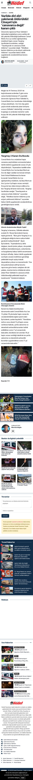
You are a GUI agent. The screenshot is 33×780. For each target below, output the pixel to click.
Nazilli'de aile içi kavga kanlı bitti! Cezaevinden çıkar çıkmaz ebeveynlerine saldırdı (8, 486)
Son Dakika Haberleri (9, 751)
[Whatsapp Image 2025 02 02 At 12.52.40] (16, 361)
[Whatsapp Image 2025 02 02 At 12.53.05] (16, 136)
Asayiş (3, 8)
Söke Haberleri (7, 762)
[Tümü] (31, 642)
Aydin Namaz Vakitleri (10, 743)
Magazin (26, 8)
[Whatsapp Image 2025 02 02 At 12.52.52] (16, 291)
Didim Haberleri (7, 760)
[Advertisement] (16, 619)
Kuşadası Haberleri (19, 760)
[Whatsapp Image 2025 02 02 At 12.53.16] (16, 216)
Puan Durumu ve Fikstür (10, 747)
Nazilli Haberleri (18, 758)
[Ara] (30, 3)
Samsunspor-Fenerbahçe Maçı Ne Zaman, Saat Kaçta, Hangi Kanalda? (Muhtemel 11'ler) (22, 660)
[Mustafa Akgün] (5, 428)
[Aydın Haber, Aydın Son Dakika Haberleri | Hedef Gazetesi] (15, 2)
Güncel (18, 8)
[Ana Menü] (2, 3)
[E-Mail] (12, 431)
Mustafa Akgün (16, 427)
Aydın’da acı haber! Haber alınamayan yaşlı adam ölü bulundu (22, 677)
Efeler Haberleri (19, 664)
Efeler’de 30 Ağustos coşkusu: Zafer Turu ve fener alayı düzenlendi (21, 669)
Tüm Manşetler (8, 749)
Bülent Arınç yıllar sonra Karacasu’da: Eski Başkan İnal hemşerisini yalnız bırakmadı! (22, 695)
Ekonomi (11, 8)
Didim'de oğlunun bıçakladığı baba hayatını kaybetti (22, 469)
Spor (16, 656)
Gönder (5, 516)
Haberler (4, 12)
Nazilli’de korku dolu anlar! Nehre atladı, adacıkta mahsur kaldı (24, 452)
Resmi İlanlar (17, 762)
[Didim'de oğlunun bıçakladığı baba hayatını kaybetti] (24, 462)
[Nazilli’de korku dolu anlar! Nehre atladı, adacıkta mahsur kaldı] (24, 445)
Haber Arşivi (7, 753)
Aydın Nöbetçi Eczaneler (11, 739)
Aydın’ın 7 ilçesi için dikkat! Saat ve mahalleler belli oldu (22, 686)
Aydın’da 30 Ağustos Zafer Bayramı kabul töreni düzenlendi (22, 651)
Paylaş (5, 85)
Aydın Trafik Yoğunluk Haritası (12, 745)
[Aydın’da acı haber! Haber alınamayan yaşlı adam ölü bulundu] (8, 445)
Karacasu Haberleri (20, 691)
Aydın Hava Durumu (9, 741)
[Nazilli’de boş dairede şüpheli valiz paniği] (8, 462)
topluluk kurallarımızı (17, 521)
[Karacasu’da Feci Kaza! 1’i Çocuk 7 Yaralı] (24, 478)
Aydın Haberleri (19, 647)
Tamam (22, 777)
